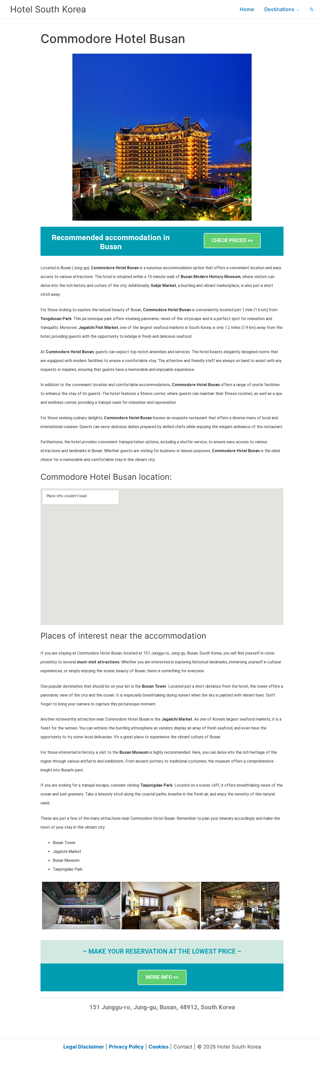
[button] (296, 9)
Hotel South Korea (48, 9)
